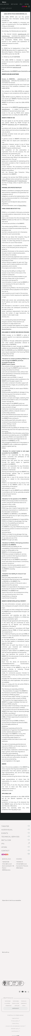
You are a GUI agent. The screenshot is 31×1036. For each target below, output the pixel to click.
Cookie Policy (15, 1023)
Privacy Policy (22, 205)
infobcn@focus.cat (7, 864)
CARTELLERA (17, 1006)
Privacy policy (18, 1021)
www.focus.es (6, 36)
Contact (5, 851)
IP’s (10, 844)
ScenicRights (24, 1004)
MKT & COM (6, 840)
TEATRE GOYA (24, 1001)
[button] (29, 6)
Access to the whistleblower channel (15, 1026)
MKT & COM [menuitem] (14, 4)
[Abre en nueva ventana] (19, 992)
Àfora (4, 847)
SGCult (23, 1005)
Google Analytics (7, 329)
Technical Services (10, 837)
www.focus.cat (22, 34)
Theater (5, 826)
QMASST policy (18, 1028)
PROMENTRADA (9, 1006)
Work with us (5, 952)
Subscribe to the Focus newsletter (11, 900)
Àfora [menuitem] (27, 4)
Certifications (18, 1031)
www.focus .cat (12, 124)
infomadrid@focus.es (21, 864)
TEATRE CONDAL (16, 1001)
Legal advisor (15, 1018)
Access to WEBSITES (9, 79)
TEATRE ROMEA (8, 1001)
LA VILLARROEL (7, 1004)
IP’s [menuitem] (21, 4)
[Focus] (4, 2)
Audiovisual (7, 830)
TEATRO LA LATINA (16, 1004)
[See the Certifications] (13, 983)
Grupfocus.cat (15, 1008)
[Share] (28, 992)
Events (4, 833)
